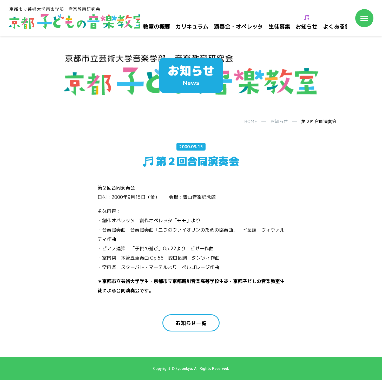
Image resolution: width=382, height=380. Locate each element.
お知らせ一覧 (191, 323)
